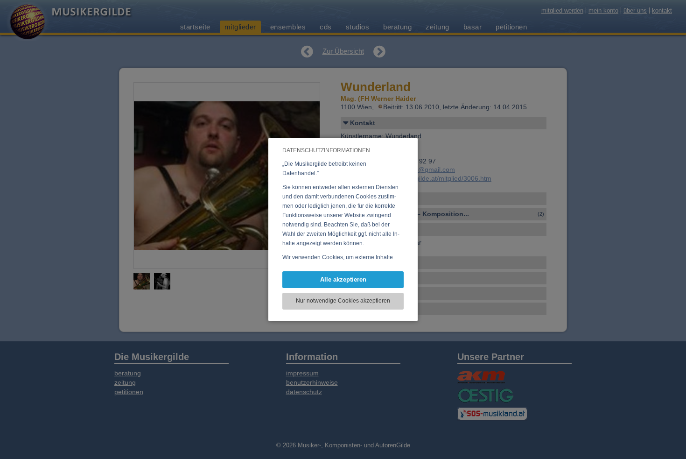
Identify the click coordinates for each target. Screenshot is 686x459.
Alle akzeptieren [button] (343, 279)
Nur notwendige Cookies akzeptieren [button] (343, 300)
